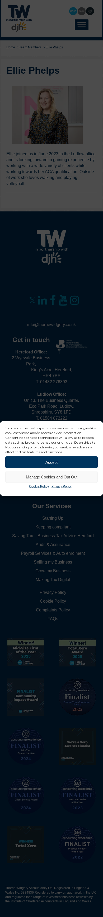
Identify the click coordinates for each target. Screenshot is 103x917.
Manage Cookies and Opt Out (51, 476)
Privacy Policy (62, 486)
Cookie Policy (39, 486)
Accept (51, 462)
